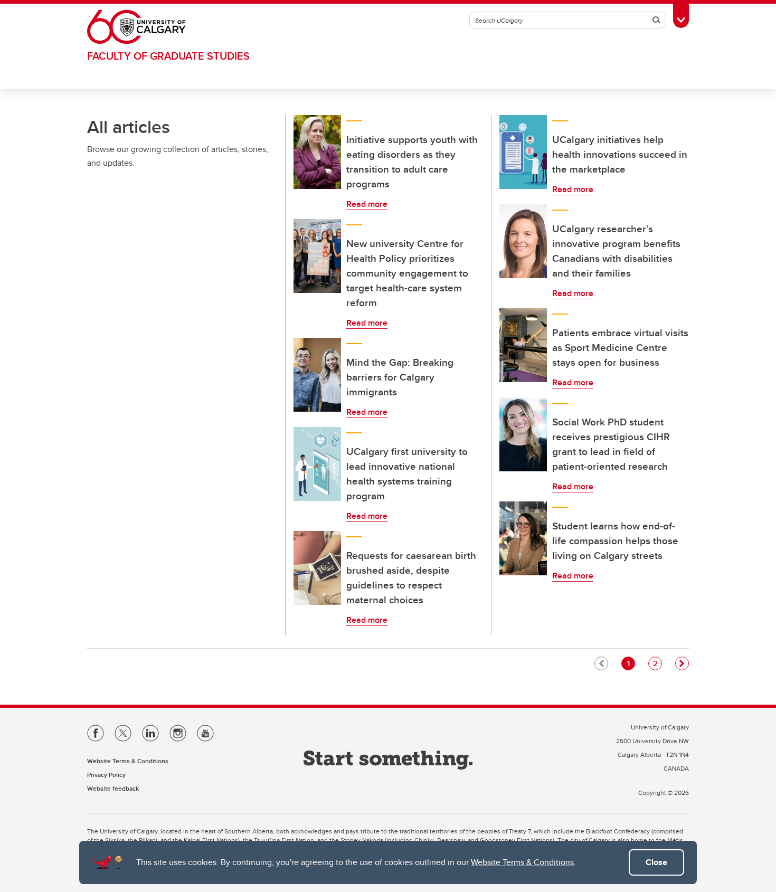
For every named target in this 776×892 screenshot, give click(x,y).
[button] (682, 663)
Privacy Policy (106, 774)
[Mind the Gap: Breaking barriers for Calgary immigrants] (317, 375)
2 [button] (657, 663)
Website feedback (113, 788)
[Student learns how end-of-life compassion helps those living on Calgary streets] (523, 538)
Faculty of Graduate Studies (168, 55)
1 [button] (631, 663)
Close (656, 862)
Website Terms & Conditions (522, 862)
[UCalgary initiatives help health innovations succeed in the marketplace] (523, 152)
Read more (366, 204)
